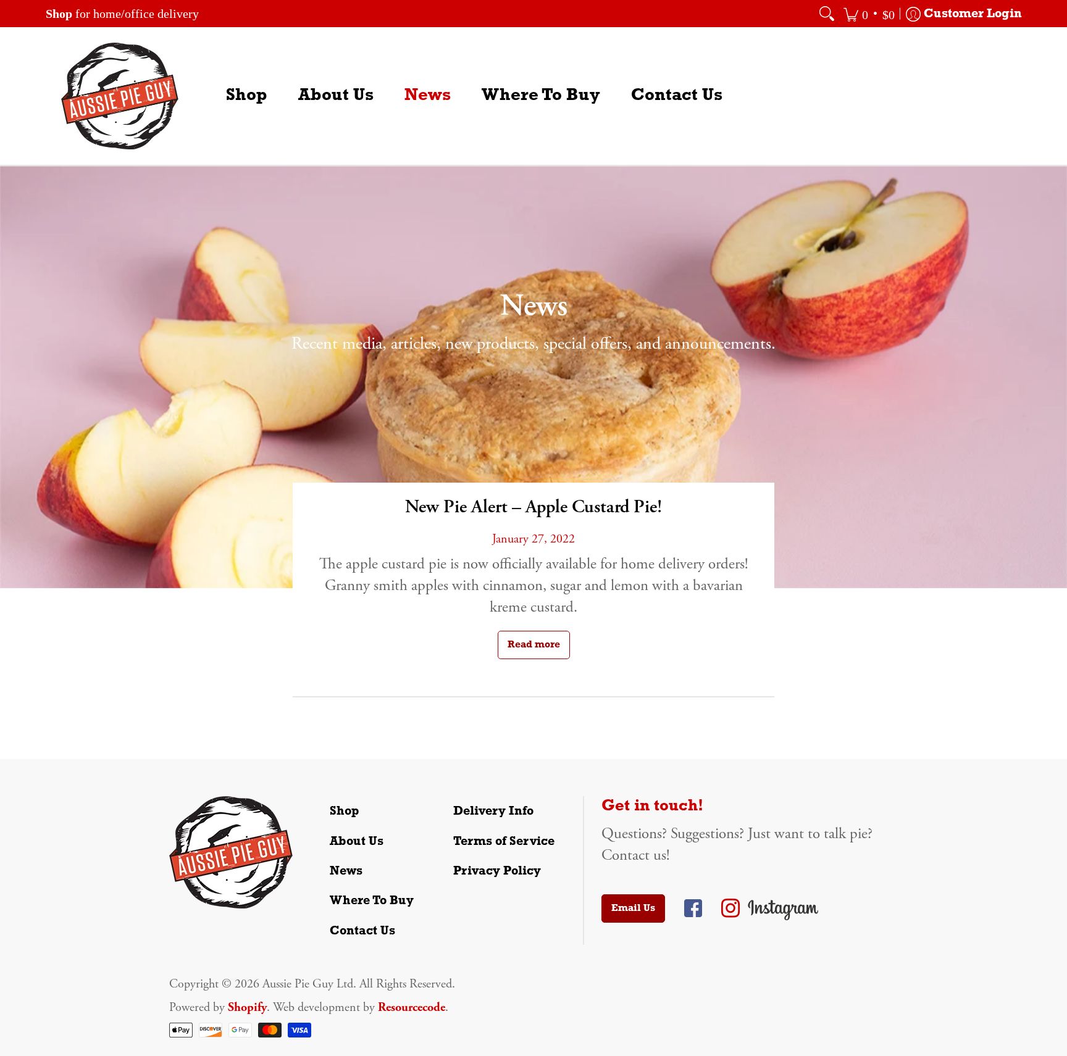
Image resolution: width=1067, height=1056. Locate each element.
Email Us (633, 908)
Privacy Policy (497, 871)
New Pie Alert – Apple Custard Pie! (533, 507)
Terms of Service (503, 842)
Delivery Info (493, 811)
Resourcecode (411, 1007)
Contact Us (362, 931)
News (346, 871)
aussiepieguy (693, 908)
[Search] (827, 13)
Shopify (247, 1007)
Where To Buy (372, 901)
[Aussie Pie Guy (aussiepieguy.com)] (119, 96)
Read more (534, 645)
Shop (344, 811)
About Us (356, 842)
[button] (869, 13)
